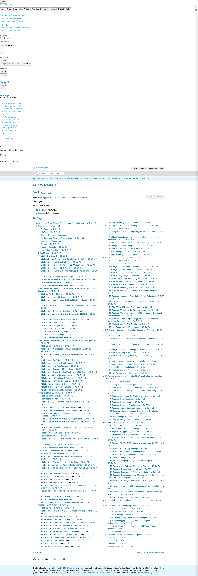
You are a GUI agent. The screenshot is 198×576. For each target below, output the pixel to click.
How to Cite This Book (50, 250)
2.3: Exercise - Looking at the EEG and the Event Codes (64, 300)
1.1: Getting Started (49, 256)
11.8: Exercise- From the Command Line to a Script (128, 452)
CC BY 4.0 (40, 210)
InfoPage (44, 232)
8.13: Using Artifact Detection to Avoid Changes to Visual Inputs (133, 301)
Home (43, 178)
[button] (8, 136)
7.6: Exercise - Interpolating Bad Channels (124, 249)
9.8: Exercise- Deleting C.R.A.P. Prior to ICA (125, 364)
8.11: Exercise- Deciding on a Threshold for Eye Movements (132, 290)
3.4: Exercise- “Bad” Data (51, 360)
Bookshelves (58, 178)
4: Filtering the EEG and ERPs (50, 393)
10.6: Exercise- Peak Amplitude (120, 399)
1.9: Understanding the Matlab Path (55, 282)
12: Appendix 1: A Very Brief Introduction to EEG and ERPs (129, 500)
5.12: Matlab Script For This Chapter (56, 496)
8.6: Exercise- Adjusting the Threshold (123, 276)
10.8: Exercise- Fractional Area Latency (123, 405)
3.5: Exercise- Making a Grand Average (57, 363)
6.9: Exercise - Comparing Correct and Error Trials (61, 534)
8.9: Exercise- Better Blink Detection (122, 284)
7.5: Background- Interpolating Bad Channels (125, 246)
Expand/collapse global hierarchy (35, 178)
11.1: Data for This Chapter (118, 426)
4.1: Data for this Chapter (51, 396)
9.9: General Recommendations (120, 367)
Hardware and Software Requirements (56, 238)
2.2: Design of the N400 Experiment (55, 297)
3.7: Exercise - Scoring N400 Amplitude (57, 369)
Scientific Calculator (12, 120)
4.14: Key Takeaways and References (56, 447)
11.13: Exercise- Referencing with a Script (124, 469)
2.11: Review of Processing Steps (54, 331)
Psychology (75, 178)
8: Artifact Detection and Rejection (119, 258)
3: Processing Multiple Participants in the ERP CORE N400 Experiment (67, 340)
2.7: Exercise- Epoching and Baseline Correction (61, 319)
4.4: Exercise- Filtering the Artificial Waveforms (60, 407)
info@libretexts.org (145, 573)
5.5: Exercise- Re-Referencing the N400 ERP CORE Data (64, 468)
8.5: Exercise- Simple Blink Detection (122, 273)
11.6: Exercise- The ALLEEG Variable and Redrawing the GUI (132, 443)
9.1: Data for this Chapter (117, 336)
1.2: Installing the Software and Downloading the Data (63, 259)
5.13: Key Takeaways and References (56, 499)
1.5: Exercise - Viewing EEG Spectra (56, 268)
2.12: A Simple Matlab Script (52, 334)
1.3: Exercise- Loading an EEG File (55, 262)
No (67, 559)
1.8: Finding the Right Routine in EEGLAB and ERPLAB (64, 279)
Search (37, 173)
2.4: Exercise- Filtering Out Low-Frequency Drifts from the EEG (67, 305)
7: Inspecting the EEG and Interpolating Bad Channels (127, 226)
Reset (3, 60)
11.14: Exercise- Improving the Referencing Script (127, 472)
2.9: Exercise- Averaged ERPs (53, 325)
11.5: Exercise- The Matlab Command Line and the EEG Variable (134, 437)
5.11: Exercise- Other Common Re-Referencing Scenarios (64, 491)
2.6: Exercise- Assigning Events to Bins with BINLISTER (64, 314)
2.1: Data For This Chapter (52, 294)
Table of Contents (48, 235)
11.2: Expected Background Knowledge (123, 429)
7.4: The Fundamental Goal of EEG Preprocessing (128, 243)
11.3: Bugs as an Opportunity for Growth (124, 432)
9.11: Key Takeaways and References (122, 373)
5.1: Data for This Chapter (51, 453)
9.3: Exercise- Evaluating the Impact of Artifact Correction (130, 344)
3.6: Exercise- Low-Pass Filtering (54, 366)
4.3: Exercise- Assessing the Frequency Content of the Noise (66, 402)
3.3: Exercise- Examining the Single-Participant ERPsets (64, 354)
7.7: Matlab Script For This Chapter (121, 252)
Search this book (6, 38)
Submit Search (6, 45)
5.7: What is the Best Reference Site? (56, 476)
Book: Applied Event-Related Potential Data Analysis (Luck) (62, 197)
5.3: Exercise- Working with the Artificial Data (59, 462)
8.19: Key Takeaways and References (123, 327)
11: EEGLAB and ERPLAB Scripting (119, 423)
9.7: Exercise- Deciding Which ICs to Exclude (126, 361)
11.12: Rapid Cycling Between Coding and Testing (128, 466)
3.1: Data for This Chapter (51, 346)
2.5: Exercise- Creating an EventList (55, 311)
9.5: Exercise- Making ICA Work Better (123, 353)
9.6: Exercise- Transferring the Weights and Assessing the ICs (132, 356)
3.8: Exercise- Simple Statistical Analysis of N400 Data (63, 372)
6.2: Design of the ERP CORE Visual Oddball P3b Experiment (66, 511)
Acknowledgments (48, 247)
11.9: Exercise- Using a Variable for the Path (125, 455)
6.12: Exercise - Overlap (51, 543)
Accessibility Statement (103, 573)
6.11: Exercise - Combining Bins (54, 540)
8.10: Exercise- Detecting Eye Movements (124, 287)
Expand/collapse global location (164, 177)
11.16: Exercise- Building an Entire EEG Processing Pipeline (132, 481)
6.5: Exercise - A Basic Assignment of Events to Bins (62, 522)
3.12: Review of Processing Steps (54, 384)
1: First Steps (43, 253)
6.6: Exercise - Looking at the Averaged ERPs (59, 525)
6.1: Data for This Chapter (51, 508)
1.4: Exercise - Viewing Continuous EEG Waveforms (62, 265)
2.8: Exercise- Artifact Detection (54, 322)
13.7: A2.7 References (116, 532)
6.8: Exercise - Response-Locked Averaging (59, 531)
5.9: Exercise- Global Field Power (54, 482)
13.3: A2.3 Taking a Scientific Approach (123, 515)
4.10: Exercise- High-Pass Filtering (55, 433)
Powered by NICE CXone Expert (65, 568)
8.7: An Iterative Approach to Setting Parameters (127, 278)
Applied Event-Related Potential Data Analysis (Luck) (131, 178)
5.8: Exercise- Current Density (53, 479)
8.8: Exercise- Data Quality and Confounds (125, 281)
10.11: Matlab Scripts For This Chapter (123, 417)
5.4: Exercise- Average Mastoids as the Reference (61, 465)
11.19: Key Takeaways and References (123, 497)
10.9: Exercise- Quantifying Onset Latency (124, 408)
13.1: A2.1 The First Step (117, 509)
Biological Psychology (95, 178)
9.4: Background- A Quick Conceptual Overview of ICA (129, 350)
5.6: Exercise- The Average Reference (56, 473)
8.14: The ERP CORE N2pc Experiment (123, 307)
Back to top (37, 552)
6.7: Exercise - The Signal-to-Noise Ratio (57, 528)
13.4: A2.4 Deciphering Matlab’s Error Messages (127, 518)
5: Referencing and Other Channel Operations (57, 450)
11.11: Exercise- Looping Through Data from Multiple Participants (134, 461)
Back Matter (110, 538)
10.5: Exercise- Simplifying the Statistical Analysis (127, 396)
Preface (44, 244)
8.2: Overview (113, 264)
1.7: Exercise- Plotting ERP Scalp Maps (57, 276)
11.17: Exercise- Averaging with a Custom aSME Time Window (133, 486)
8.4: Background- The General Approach (124, 270)
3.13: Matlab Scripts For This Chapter (56, 387)
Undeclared (40, 213)
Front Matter (43, 226)
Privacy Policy (74, 573)
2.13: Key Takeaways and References (56, 337)
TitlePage (44, 229)
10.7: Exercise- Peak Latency (119, 402)
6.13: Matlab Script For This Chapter (56, 546)
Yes (58, 559)
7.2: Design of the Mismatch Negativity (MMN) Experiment (131, 232)
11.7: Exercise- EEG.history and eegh (122, 449)
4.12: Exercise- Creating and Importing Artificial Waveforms (65, 439)
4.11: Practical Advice (49, 436)
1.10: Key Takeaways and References (56, 285)
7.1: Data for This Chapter (118, 229)
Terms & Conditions (87, 573)
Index (109, 541)
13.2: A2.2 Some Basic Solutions (120, 512)
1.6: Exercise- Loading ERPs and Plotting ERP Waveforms (65, 271)
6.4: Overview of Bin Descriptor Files (56, 519)
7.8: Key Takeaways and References (122, 255)
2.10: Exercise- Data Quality (52, 328)
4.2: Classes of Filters (49, 399)
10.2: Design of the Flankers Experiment (124, 385)
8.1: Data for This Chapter (118, 261)
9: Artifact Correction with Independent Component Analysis (129, 330)
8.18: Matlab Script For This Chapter (122, 324)
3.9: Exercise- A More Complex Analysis (57, 375)
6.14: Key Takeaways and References (123, 223)
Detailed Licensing (115, 547)
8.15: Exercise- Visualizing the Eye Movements (126, 310)
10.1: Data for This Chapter (118, 382)
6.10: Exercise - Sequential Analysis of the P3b (60, 537)
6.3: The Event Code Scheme (53, 516)
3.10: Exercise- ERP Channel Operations (57, 378)
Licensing (44, 241)
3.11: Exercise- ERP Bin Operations (55, 381)
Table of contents (155, 197)
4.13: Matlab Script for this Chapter (55, 444)
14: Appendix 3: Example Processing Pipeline (123, 535)
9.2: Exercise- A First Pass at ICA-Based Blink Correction (130, 339)
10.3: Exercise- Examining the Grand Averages (126, 388)
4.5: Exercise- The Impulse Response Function (60, 410)
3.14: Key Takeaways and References (56, 390)
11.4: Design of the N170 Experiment (122, 434)
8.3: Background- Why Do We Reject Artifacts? (126, 267)
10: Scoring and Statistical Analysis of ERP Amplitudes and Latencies (133, 376)
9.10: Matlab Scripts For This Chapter (122, 370)
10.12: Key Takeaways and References (123, 420)
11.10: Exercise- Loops (116, 458)
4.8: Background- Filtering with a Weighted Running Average (65, 422)
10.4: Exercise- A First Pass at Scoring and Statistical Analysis (132, 391)
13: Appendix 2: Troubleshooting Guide (121, 506)
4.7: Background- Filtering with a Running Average (61, 419)
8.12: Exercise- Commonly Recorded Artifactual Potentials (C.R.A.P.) (135, 296)
